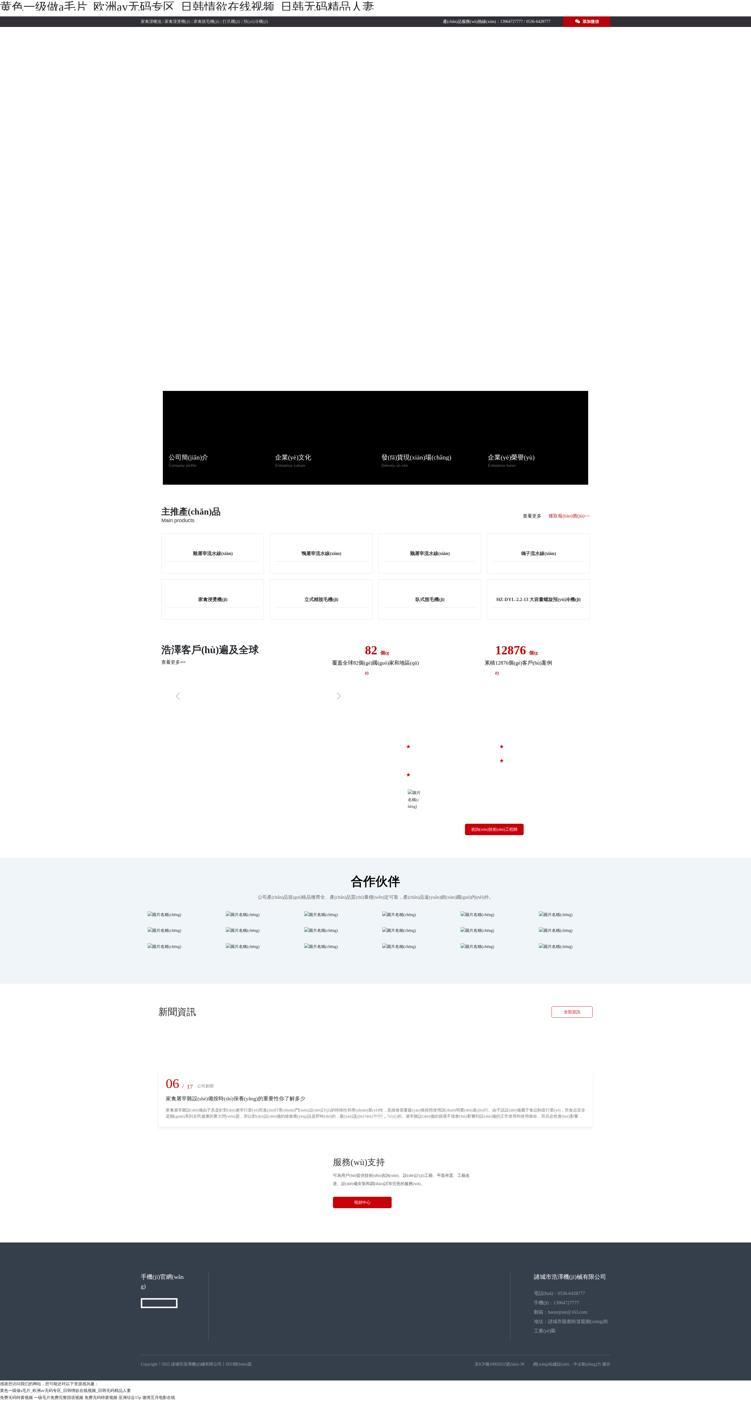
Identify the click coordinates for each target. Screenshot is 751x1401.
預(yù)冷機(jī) (255, 21)
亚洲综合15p (130, 1397)
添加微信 (590, 21)
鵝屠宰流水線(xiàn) (430, 553)
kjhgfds (353, 695)
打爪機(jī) (231, 21)
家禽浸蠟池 (151, 21)
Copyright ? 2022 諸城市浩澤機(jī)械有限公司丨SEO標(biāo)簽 (196, 1364)
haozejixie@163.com (567, 1312)
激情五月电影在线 (158, 1397)
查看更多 (532, 515)
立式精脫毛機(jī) (321, 599)
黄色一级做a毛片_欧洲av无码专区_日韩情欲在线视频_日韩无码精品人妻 (187, 6)
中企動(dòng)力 (587, 1364)
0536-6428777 (538, 21)
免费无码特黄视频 (16, 1397)
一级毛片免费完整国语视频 (58, 1397)
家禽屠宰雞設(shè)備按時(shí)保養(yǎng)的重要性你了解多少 (235, 1099)
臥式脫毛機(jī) (429, 599)
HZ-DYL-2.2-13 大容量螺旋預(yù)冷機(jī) (538, 599)
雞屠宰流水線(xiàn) (213, 553)
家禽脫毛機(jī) (206, 21)
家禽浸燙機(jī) (177, 21)
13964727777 (511, 21)
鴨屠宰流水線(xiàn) (321, 553)
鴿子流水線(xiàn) (538, 553)
